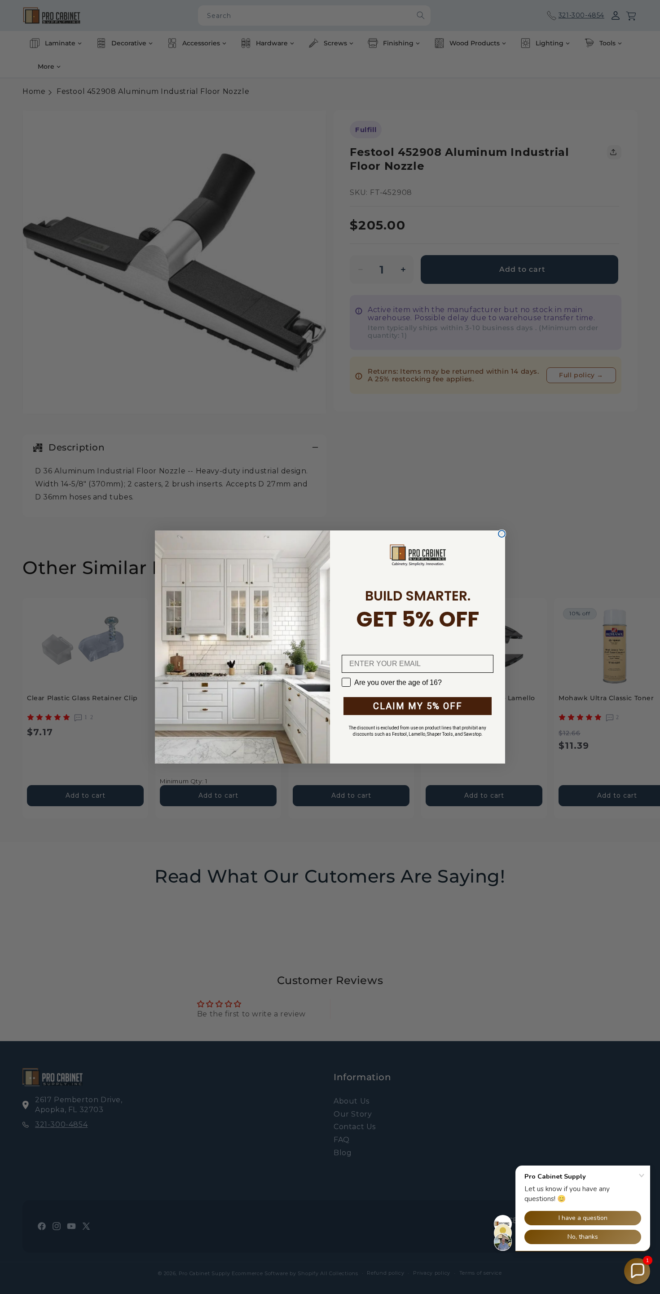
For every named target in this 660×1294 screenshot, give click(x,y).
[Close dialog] (501, 533)
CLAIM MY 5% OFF (417, 706)
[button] (637, 1271)
